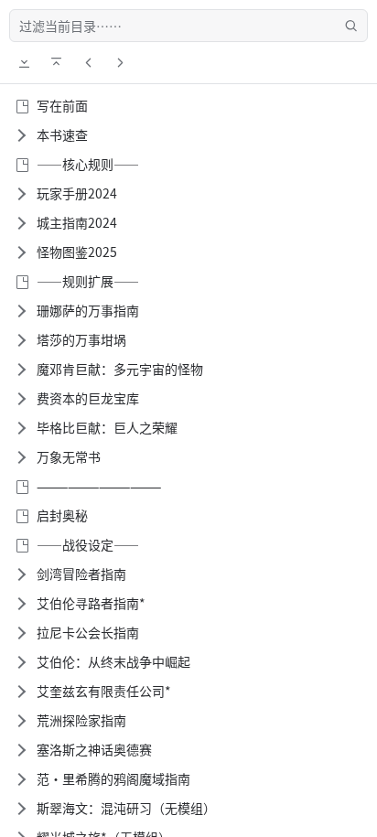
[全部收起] (55, 62)
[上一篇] (87, 62)
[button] (20, 135)
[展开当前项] (23, 62)
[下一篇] (120, 62)
